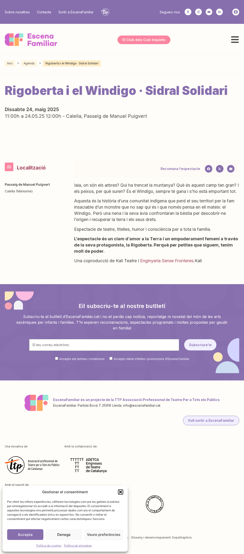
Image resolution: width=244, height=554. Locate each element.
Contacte (44, 12)
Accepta (25, 534)
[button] (120, 492)
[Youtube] (209, 12)
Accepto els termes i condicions (82, 358)
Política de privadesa (78, 545)
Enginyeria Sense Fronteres (166, 260)
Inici (10, 63)
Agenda (29, 63)
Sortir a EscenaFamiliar (76, 12)
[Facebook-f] (188, 12)
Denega (64, 534)
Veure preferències (103, 534)
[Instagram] (198, 12)
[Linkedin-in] (219, 12)
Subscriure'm (200, 345)
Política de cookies (48, 545)
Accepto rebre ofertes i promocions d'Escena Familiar (151, 358)
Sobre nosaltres (17, 12)
